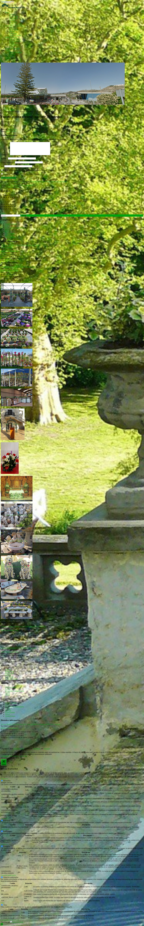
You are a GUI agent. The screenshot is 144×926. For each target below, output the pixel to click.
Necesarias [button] (4, 779)
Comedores (13, 33)
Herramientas (13, 29)
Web (2, 166)
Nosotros (12, 14)
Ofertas (7, 58)
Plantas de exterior (15, 41)
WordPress (36, 749)
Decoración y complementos (14, 26)
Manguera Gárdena (14, 187)
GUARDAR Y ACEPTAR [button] (10, 920)
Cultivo (7, 50)
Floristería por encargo (12, 48)
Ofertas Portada (10, 237)
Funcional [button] (4, 818)
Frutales (12, 43)
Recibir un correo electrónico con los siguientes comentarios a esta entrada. (28, 170)
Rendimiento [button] (5, 829)
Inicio (7, 12)
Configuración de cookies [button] (9, 756)
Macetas (12, 31)
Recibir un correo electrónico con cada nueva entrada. (21, 174)
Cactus (11, 46)
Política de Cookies (15, 24)
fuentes (8, 131)
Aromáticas (13, 45)
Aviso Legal (13, 22)
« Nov (3, 213)
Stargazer (47, 749)
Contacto (12, 20)
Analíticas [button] (4, 844)
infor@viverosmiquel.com (9, 251)
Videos (7, 60)
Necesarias (7, 781)
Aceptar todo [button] (22, 756)
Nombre (4, 158)
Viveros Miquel (18, 749)
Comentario (5, 155)
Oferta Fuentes (12, 129)
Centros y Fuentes (15, 35)
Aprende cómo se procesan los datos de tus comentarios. (48, 181)
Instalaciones (13, 16)
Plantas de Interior (15, 39)
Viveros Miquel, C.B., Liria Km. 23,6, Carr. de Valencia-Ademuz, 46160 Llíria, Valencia (30, 724)
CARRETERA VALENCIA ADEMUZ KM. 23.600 (18, 648)
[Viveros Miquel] (63, 104)
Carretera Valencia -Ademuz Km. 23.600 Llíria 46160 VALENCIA (23, 626)
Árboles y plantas (11, 224)
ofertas (14, 131)
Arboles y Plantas (11, 37)
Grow (11, 56)
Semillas (12, 54)
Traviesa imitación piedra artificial (22, 185)
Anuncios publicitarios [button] (8, 875)
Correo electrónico (7, 162)
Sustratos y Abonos (15, 52)
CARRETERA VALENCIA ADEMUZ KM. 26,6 (18, 267)
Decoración (13, 27)
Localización (13, 18)
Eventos (7, 229)
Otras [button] (2, 903)
